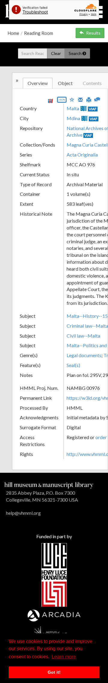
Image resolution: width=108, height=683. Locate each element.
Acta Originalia (82, 154)
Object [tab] (65, 83)
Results (93, 32)
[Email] (80, 99)
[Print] (88, 99)
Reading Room (38, 33)
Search (75, 53)
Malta (73, 108)
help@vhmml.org (23, 513)
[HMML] (49, 484)
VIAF (93, 109)
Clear (56, 53)
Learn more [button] (64, 656)
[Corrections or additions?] (97, 98)
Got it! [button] (54, 672)
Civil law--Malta (83, 335)
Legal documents (84, 355)
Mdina (73, 118)
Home (13, 33)
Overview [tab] (38, 83)
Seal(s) (73, 365)
